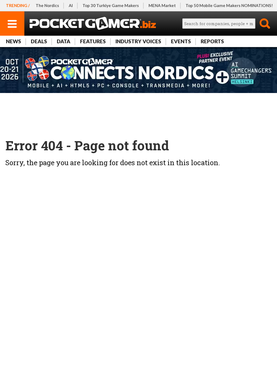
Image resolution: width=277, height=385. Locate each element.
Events (181, 41)
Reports (212, 41)
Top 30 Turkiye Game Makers (111, 5)
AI (71, 5)
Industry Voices (138, 41)
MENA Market (162, 5)
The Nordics (47, 5)
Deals (39, 41)
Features (93, 41)
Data (63, 41)
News (13, 41)
